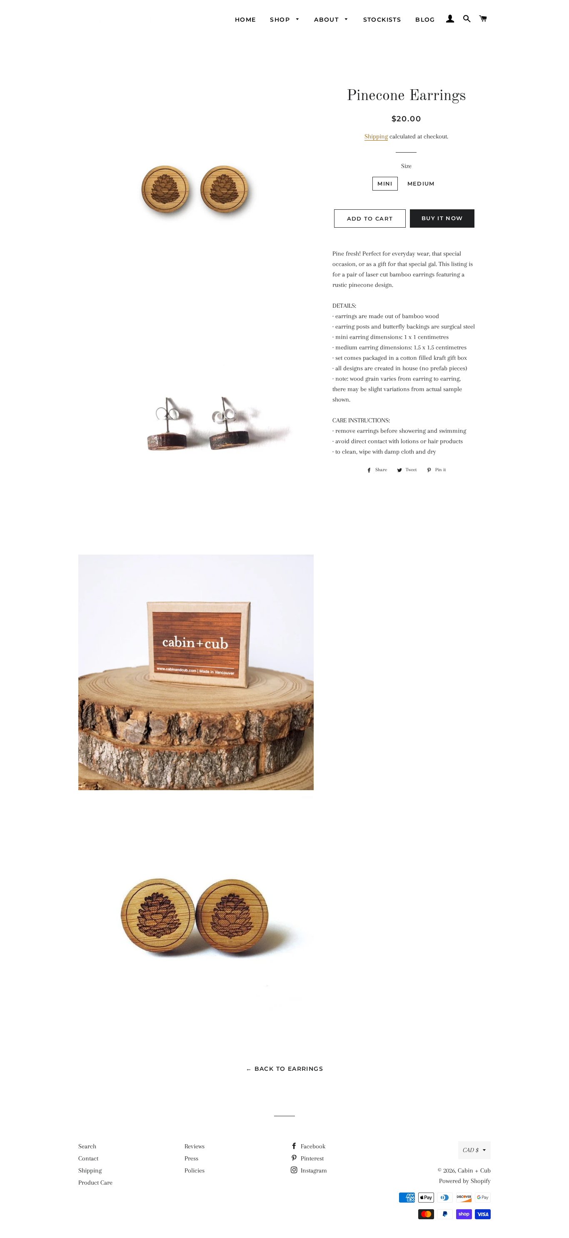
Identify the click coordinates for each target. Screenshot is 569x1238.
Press (191, 1158)
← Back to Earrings (284, 1068)
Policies (195, 1170)
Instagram (313, 1170)
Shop (281, 19)
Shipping (376, 136)
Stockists (382, 19)
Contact (88, 1158)
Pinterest (311, 1158)
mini (384, 183)
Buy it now (442, 218)
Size (406, 166)
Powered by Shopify (465, 1181)
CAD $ (471, 1150)
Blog (425, 19)
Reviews (195, 1146)
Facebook (312, 1146)
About (327, 19)
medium (421, 183)
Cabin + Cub (474, 1170)
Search (87, 1146)
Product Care (95, 1182)
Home (245, 19)
